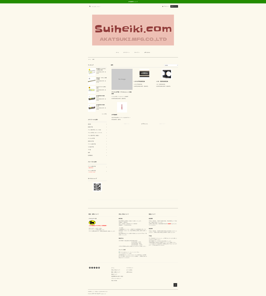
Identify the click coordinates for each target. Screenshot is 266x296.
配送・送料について (115, 272)
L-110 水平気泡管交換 (139, 81)
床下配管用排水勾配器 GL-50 (100, 96)
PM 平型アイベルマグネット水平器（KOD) (101, 69)
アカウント (166, 6)
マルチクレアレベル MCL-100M (101, 87)
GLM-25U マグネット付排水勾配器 (101, 78)
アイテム (175, 6)
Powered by (90, 293)
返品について (114, 274)
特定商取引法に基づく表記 (117, 276)
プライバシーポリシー (116, 278)
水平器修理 (114, 114)
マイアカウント (129, 267)
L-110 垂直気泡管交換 (162, 81)
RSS (112, 280)
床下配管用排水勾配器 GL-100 (100, 105)
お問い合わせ (147, 52)
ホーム (117, 52)
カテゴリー (125, 52)
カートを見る (129, 269)
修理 (93, 59)
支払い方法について (115, 269)
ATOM (115, 280)
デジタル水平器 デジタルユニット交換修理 (121, 92)
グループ (136, 52)
